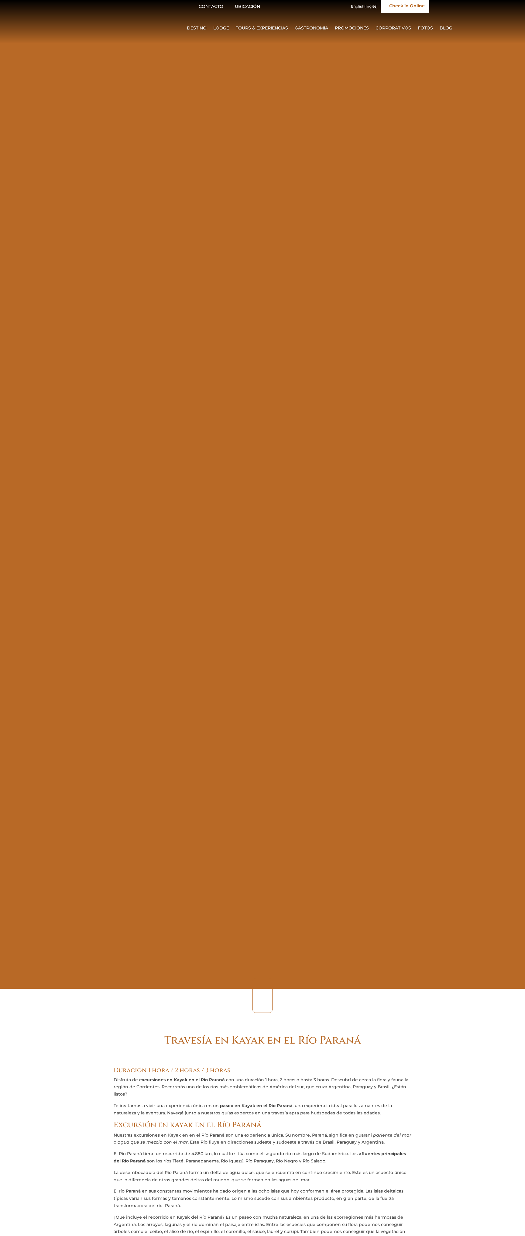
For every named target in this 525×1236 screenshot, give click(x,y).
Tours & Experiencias (262, 28)
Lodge (221, 28)
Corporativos (393, 28)
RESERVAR (475, 1220)
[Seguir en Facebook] (275, 7)
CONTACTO (211, 6)
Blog (446, 28)
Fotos (425, 28)
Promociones (352, 28)
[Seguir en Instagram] (288, 7)
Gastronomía (311, 28)
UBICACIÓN (247, 6)
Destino (197, 28)
